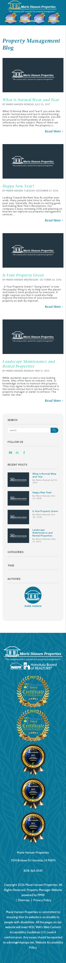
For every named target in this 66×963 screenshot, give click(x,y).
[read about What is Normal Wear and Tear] (33, 75)
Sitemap (23, 900)
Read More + (54, 131)
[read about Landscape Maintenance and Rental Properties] (33, 336)
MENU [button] (34, 21)
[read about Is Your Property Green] (33, 250)
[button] (11, 453)
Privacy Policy (42, 900)
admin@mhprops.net (20, 942)
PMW (41, 895)
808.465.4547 (33, 871)
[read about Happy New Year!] (33, 161)
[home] (33, 6)
